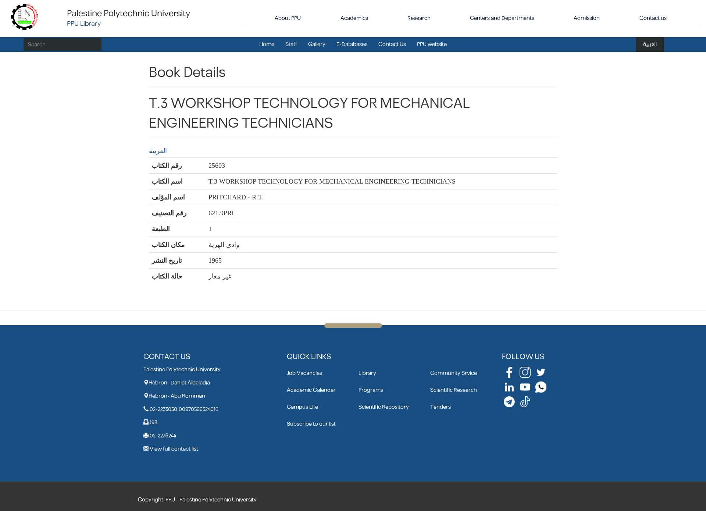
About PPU (288, 18)
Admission (587, 18)
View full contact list (174, 449)
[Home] (25, 16)
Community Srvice (453, 373)
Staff (291, 44)
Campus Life (302, 407)
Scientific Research (453, 390)
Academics (354, 18)
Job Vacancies (304, 373)
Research (419, 18)
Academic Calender (311, 390)
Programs (371, 390)
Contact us (653, 18)
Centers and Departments (502, 18)
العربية (650, 44)
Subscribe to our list (311, 424)
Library (367, 373)
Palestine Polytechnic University (128, 13)
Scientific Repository (384, 407)
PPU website (432, 44)
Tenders (440, 407)
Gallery (316, 44)
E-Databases (351, 44)
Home (266, 44)
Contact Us (392, 44)
